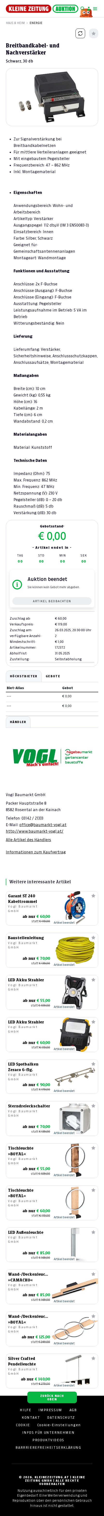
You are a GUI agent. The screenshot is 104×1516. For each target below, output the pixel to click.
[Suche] (82, 9)
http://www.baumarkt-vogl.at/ (34, 831)
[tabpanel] (52, 785)
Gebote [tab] (53, 676)
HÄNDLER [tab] (18, 722)
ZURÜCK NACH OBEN (52, 1397)
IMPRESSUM (50, 1410)
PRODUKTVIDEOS (48, 1440)
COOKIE (23, 1425)
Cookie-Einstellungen (59, 1425)
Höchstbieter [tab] (23, 676)
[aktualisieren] (80, 33)
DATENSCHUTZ (61, 1417)
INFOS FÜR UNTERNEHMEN (48, 1432)
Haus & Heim (15, 22)
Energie (36, 22)
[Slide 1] (52, 118)
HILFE (25, 1410)
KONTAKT (31, 1417)
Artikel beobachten (52, 601)
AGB (73, 1410)
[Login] (89, 9)
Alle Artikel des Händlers (28, 840)
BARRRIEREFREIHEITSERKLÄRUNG (48, 1447)
